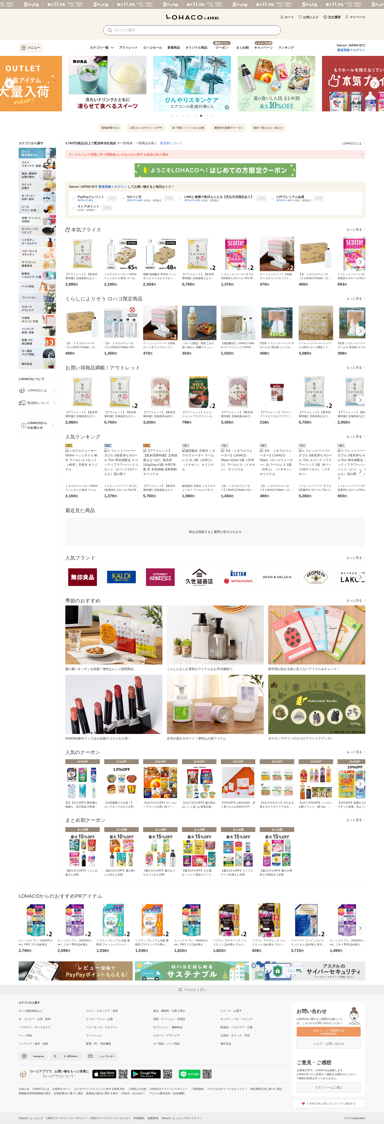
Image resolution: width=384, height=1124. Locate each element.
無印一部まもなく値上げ (268, 127)
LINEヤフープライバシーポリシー (66, 1118)
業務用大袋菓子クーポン (229, 127)
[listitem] (37, 390)
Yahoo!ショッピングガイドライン (181, 1118)
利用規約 (139, 1118)
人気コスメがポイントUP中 (145, 127)
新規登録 (343, 50)
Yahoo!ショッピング (31, 1118)
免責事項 (153, 1118)
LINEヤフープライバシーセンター (110, 1118)
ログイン (359, 50)
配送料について (171, 143)
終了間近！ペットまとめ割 (188, 127)
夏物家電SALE (110, 127)
